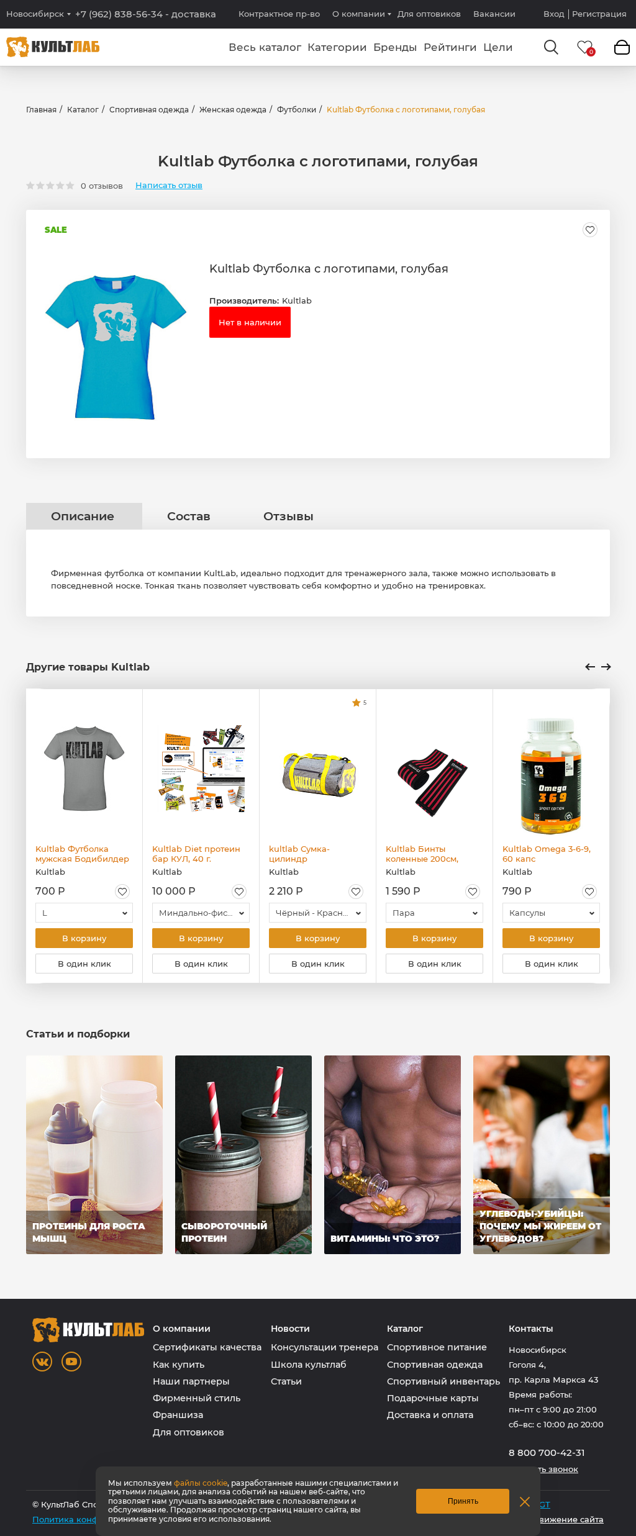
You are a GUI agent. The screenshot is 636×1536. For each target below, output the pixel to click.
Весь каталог (265, 47)
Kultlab (297, 300)
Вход (554, 14)
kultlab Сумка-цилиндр (299, 854)
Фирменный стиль (196, 1398)
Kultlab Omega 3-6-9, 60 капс (546, 854)
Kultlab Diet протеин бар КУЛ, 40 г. (196, 854)
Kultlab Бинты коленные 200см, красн (422, 854)
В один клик (84, 964)
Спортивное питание (437, 1347)
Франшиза (178, 1415)
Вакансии (494, 14)
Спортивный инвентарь (443, 1381)
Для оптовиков (429, 14)
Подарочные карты (433, 1398)
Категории (337, 47)
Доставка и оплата (430, 1415)
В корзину (84, 938)
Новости (290, 1329)
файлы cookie (200, 1483)
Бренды (395, 47)
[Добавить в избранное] (590, 229)
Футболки (296, 109)
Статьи (286, 1381)
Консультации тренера (324, 1347)
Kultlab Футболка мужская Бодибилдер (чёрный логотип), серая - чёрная (82, 854)
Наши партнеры (191, 1381)
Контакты (531, 1329)
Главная (41, 109)
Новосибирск (35, 14)
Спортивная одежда (149, 109)
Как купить (178, 1364)
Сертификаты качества (207, 1347)
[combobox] (84, 913)
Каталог (83, 109)
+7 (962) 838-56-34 (145, 14)
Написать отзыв (168, 185)
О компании (358, 14)
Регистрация (599, 14)
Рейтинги (450, 47)
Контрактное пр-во (279, 14)
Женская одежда (232, 109)
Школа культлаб (309, 1364)
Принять (463, 1501)
